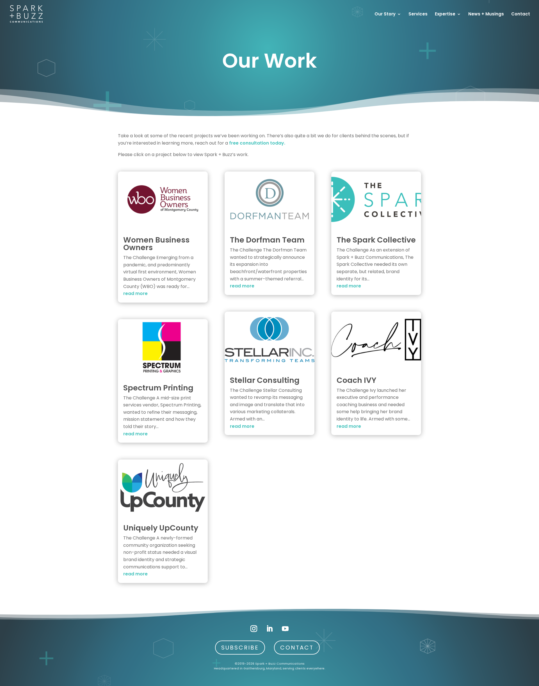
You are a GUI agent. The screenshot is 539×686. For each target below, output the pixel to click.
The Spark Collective (376, 240)
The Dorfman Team (267, 240)
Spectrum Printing (158, 388)
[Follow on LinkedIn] (269, 628)
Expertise (445, 14)
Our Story (385, 14)
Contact (520, 14)
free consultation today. (257, 143)
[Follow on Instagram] (254, 628)
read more (135, 293)
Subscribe (240, 647)
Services (418, 14)
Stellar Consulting (265, 380)
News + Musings (486, 14)
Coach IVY (356, 380)
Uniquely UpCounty (160, 528)
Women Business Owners (156, 244)
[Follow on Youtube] (285, 628)
